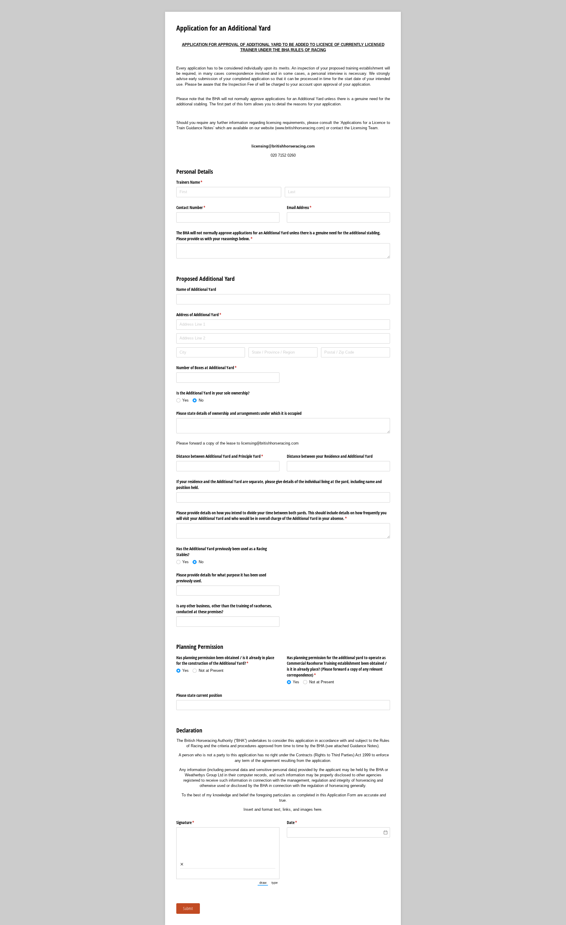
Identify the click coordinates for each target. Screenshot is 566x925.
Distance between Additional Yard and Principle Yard (226, 456)
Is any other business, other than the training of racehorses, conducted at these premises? (224, 608)
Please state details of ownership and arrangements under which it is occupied (239, 413)
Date (299, 822)
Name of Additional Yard (196, 289)
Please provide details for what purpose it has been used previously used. (221, 577)
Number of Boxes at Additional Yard (213, 367)
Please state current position (199, 695)
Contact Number (197, 207)
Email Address (306, 207)
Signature (192, 822)
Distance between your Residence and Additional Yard (330, 456)
